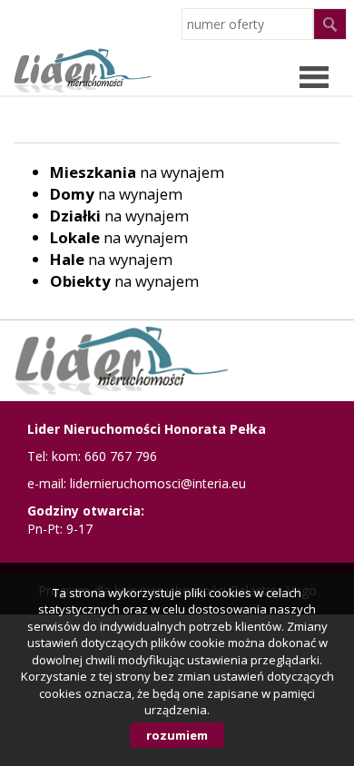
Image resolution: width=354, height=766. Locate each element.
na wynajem (137, 172)
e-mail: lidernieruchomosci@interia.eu (136, 483)
